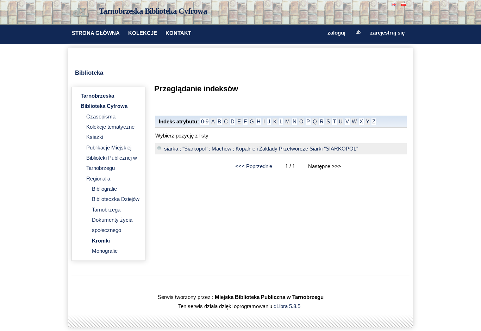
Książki (94, 137)
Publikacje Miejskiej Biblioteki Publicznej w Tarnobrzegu (111, 158)
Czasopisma (100, 116)
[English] (395, 3)
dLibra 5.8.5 (288, 306)
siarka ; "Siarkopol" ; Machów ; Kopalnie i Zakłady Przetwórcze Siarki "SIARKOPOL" (261, 149)
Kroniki (101, 241)
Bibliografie (104, 189)
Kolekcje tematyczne (110, 127)
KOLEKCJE (142, 33)
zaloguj (336, 33)
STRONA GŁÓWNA (96, 33)
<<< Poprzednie (253, 166)
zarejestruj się (387, 33)
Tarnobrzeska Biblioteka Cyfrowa (153, 11)
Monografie (105, 251)
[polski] (404, 3)
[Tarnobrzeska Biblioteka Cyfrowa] (82, 13)
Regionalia (98, 179)
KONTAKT (178, 33)
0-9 (204, 121)
